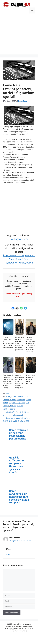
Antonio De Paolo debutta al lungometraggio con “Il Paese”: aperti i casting (8, 342)
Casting (6, 400)
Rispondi (9, 554)
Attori (8, 397)
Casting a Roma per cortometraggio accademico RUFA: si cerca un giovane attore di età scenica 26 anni (31, 345)
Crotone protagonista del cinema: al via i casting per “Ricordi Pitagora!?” (19, 381)
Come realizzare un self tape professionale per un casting (18, 434)
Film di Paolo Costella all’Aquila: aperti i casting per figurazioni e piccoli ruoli (19, 343)
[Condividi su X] (17, 308)
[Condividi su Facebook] (12, 308)
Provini (13, 406)
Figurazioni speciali (17, 403)
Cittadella (21, 400)
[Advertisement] (19, 35)
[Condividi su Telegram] (25, 308)
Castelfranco (22, 397)
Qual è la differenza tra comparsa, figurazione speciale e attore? (17, 465)
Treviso (20, 406)
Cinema (13, 400)
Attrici (13, 397)
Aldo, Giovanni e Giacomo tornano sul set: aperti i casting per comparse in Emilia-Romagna (8, 381)
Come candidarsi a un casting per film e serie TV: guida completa (19, 497)
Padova (6, 406)
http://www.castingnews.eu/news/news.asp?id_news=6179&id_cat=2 (19, 259)
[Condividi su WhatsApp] (21, 308)
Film (7, 394)
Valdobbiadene (9, 409)
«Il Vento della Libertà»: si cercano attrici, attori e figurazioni (30, 379)
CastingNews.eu (19, 239)
